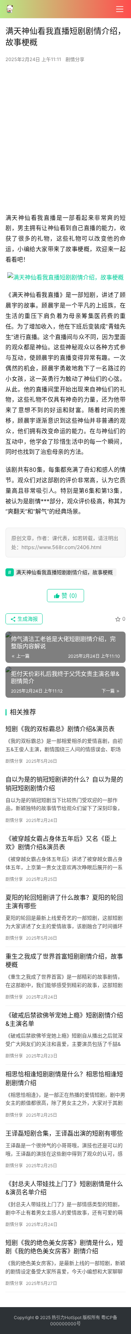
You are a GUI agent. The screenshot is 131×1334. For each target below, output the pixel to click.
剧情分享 (75, 59)
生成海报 (27, 619)
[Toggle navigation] (119, 9)
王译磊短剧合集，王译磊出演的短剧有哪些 (64, 1133)
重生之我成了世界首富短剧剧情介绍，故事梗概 (64, 960)
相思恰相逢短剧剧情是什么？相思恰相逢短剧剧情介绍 (64, 1078)
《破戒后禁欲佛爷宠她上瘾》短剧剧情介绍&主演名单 (64, 1019)
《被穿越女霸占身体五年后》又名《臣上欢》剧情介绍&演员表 (61, 843)
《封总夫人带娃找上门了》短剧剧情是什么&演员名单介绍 (64, 1188)
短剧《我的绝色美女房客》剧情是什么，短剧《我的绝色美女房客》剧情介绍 (64, 1247)
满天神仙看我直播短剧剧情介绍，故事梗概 (64, 572)
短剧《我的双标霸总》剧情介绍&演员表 (60, 729)
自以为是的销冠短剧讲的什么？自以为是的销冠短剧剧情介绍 (64, 783)
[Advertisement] (65, 139)
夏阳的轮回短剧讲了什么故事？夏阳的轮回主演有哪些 (64, 902)
